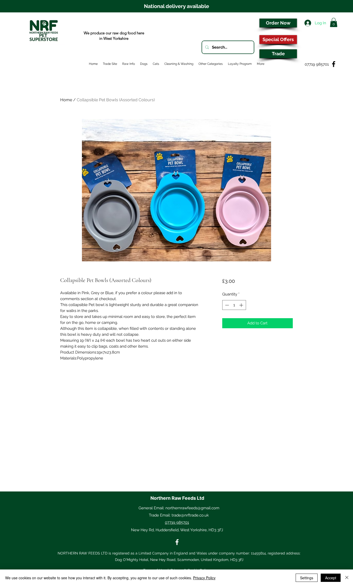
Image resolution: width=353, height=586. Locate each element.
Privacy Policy (204, 577)
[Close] (347, 578)
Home (66, 99)
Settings (306, 577)
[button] (333, 22)
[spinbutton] (234, 305)
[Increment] (241, 305)
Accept (330, 577)
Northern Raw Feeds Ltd (177, 498)
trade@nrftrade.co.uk (190, 515)
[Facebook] (177, 542)
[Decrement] (226, 305)
